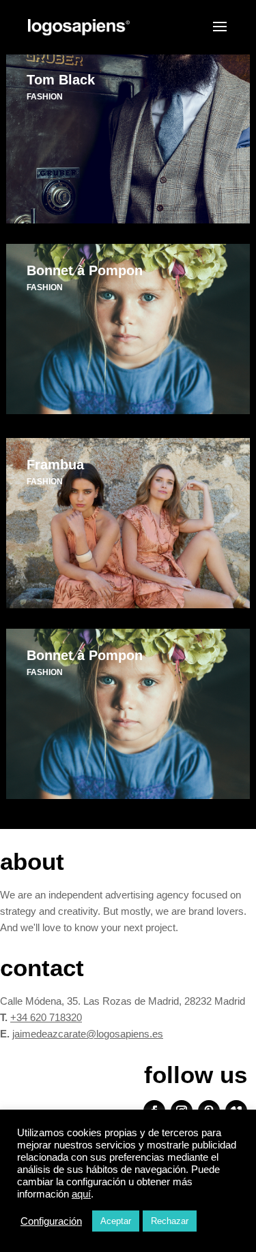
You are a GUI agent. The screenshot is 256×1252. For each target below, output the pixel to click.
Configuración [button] (51, 1221)
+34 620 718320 (46, 1017)
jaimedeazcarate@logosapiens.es (87, 1033)
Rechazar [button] (169, 1221)
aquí (81, 1194)
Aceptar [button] (115, 1221)
